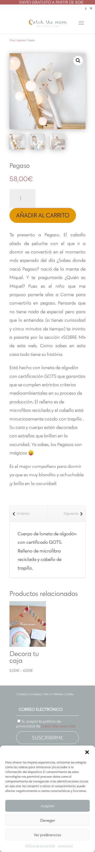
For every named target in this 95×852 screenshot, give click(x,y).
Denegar (47, 820)
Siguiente (71, 513)
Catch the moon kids (58, 726)
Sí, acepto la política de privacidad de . (46, 723)
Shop (12, 40)
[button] (87, 752)
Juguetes (21, 40)
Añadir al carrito (42, 215)
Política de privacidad (40, 846)
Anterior (23, 513)
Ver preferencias (47, 835)
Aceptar (47, 806)
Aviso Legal (65, 846)
